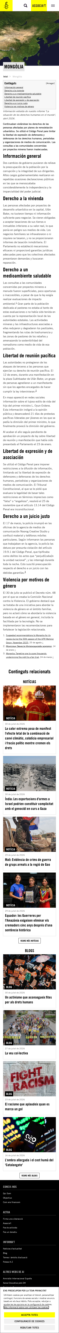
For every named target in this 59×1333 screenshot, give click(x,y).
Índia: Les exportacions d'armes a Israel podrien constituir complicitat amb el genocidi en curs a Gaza (29, 804)
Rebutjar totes (29, 1327)
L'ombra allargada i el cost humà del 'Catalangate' (29, 1162)
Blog (5, 1253)
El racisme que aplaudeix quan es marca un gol (27, 1106)
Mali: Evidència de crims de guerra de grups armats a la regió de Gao (28, 862)
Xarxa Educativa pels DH (14, 1283)
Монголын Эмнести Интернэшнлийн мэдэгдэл (29, 646)
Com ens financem (11, 1202)
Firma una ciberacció (13, 1218)
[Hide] (50, 83)
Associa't (39, 5)
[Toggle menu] (53, 5)
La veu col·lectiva (16, 1053)
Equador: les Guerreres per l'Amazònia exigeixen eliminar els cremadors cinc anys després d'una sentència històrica (28, 922)
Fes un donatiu (10, 1232)
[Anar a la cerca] (25, 5)
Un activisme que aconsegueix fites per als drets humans (28, 999)
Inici (5, 76)
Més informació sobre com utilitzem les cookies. (26, 1307)
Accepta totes (29, 1314)
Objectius (7, 1197)
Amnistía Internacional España (17, 1278)
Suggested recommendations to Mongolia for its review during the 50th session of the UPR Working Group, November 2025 (30, 639)
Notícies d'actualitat (12, 1248)
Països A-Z (8, 1261)
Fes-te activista (10, 1227)
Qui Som (7, 1193)
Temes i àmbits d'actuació (15, 1257)
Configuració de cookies (29, 1321)
